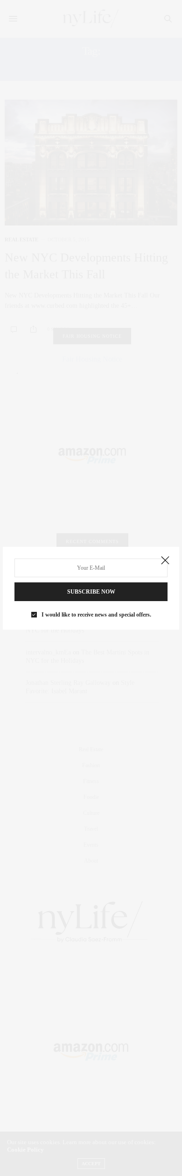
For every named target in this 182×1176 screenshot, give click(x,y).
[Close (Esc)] (165, 561)
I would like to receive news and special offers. (96, 614)
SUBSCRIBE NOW (91, 591)
